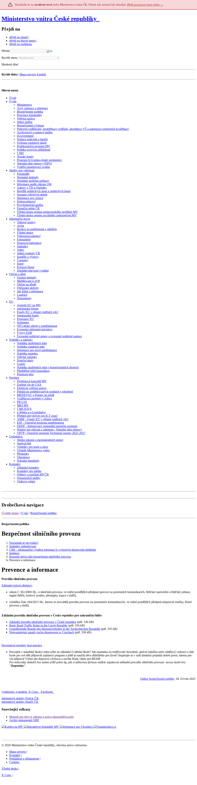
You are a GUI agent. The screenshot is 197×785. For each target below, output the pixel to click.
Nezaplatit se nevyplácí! (23, 542)
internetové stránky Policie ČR (20, 698)
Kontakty (15, 755)
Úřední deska (10, 768)
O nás (24, 513)
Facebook (47, 691)
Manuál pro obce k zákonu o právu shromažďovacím (41, 716)
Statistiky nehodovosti (22, 546)
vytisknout (8, 691)
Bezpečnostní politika (43, 513)
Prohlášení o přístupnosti (24, 758)
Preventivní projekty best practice (22, 645)
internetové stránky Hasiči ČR (20, 701)
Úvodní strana (10, 513)
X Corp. (33, 691)
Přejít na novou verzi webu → (145, 4)
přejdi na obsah (18, 37)
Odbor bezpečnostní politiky (157, 678)
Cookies (14, 762)
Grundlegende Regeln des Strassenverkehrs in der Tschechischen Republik (54, 628)
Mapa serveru (27, 74)
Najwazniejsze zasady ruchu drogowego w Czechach (41, 632)
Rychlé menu (10, 57)
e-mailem (21, 691)
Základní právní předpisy (17, 585)
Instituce (14, 553)
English (41, 74)
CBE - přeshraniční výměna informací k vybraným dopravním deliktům (52, 549)
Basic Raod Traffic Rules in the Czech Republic (38, 625)
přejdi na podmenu (20, 44)
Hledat (6, 50)
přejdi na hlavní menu (22, 40)
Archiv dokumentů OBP (24, 720)
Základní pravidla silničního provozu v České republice (42, 622)
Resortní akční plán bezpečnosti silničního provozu (40, 556)
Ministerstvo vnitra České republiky (49, 18)
